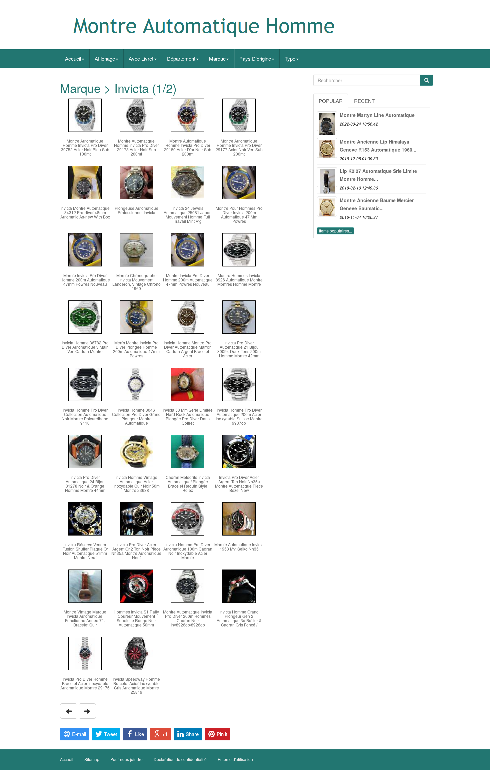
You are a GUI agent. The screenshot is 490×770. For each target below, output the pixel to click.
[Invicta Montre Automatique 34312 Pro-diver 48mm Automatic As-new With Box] (85, 181)
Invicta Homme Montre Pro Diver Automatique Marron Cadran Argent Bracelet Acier (188, 349)
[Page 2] (68, 711)
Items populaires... (335, 230)
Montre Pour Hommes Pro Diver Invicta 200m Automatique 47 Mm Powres (239, 214)
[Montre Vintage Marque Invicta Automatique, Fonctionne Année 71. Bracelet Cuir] (85, 585)
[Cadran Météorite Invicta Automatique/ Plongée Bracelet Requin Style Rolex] (187, 450)
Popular (331, 100)
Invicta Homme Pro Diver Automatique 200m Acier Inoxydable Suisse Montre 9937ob (239, 416)
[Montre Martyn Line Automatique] (327, 121)
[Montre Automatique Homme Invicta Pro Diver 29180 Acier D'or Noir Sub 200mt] (187, 114)
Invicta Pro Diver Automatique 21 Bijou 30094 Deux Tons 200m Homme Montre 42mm (239, 349)
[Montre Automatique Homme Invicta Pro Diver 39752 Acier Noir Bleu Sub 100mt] (85, 114)
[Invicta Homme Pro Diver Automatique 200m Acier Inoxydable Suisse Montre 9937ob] (239, 383)
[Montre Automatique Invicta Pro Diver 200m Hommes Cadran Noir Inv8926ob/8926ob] (187, 585)
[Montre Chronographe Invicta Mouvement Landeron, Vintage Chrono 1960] (136, 248)
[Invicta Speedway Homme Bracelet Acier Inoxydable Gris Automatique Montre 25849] (136, 652)
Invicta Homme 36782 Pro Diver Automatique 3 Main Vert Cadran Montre (85, 347)
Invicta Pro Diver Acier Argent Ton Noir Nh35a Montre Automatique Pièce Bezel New (239, 483)
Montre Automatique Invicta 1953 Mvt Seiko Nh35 (239, 547)
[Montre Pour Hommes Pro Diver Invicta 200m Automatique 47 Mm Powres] (239, 181)
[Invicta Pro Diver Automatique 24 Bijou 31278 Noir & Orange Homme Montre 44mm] (85, 450)
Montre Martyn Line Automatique (377, 115)
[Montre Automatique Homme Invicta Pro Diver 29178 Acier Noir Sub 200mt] (136, 114)
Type (290, 58)
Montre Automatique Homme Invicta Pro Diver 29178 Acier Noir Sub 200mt (136, 147)
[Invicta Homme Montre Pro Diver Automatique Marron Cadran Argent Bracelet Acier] (187, 316)
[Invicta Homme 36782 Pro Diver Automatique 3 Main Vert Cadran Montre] (85, 316)
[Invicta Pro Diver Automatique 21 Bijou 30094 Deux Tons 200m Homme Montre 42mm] (239, 316)
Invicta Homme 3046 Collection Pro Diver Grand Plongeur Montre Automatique (136, 416)
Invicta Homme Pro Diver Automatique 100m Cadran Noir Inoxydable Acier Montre (187, 551)
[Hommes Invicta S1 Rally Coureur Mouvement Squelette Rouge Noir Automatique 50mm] (136, 585)
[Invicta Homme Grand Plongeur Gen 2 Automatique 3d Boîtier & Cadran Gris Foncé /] (239, 585)
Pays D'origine (255, 58)
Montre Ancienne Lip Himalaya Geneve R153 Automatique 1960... (378, 145)
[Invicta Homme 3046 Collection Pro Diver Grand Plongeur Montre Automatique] (136, 383)
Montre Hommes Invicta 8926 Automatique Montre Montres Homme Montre (239, 279)
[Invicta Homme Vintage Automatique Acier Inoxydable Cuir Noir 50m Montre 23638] (136, 450)
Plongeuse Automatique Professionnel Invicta (136, 210)
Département (181, 58)
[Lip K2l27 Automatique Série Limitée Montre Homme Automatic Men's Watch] (327, 177)
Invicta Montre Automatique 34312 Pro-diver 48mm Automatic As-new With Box (85, 212)
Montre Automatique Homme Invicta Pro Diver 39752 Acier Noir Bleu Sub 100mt (85, 147)
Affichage (105, 58)
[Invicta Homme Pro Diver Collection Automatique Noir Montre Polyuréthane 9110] (85, 383)
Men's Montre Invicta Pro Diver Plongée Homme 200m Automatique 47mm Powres (136, 349)
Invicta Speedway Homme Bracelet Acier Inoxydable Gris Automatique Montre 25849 (136, 685)
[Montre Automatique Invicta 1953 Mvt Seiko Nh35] (239, 518)
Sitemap (91, 759)
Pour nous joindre (126, 759)
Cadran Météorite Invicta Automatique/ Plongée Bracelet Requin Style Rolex (188, 483)
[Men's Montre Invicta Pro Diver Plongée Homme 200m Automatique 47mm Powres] (136, 316)
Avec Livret (141, 58)
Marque (217, 58)
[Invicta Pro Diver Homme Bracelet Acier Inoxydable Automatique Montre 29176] (85, 652)
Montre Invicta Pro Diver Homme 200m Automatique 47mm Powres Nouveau (85, 279)
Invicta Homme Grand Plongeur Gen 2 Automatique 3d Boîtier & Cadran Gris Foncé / (239, 618)
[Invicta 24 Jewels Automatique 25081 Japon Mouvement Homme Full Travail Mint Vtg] (187, 181)
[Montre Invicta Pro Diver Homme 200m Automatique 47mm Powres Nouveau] (85, 248)
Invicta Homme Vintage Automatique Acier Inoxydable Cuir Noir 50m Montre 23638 (136, 483)
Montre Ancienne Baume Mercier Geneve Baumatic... (377, 204)
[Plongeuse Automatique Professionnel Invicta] (136, 181)
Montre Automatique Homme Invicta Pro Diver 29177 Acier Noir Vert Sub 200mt (239, 147)
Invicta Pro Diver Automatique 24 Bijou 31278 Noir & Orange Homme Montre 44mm (85, 483)
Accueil (73, 58)
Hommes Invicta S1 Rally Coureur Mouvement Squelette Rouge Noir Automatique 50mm (136, 618)
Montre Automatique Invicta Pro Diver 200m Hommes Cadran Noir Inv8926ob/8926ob (187, 618)
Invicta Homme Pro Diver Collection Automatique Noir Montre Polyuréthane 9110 (85, 416)
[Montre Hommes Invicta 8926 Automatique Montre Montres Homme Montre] (239, 248)
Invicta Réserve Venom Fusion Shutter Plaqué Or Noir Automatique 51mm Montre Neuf (85, 551)
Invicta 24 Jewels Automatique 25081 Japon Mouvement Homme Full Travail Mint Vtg (188, 214)
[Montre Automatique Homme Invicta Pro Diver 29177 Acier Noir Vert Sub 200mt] (239, 114)
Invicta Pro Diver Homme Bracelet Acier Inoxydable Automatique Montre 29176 (85, 683)
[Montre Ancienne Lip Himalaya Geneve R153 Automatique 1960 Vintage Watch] (327, 148)
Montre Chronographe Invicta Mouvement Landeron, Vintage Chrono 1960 (136, 281)
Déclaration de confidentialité (180, 759)
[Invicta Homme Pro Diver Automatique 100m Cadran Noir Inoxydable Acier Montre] (187, 518)
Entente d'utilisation (235, 759)
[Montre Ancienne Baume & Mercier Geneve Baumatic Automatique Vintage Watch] (327, 206)
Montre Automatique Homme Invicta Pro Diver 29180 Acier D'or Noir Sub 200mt (187, 147)
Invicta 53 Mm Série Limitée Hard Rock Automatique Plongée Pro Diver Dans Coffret (188, 416)
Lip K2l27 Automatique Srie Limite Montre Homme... (378, 175)
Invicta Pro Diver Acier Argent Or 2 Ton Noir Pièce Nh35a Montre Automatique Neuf (136, 551)
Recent (364, 100)
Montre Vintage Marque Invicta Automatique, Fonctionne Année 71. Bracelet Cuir (85, 618)
